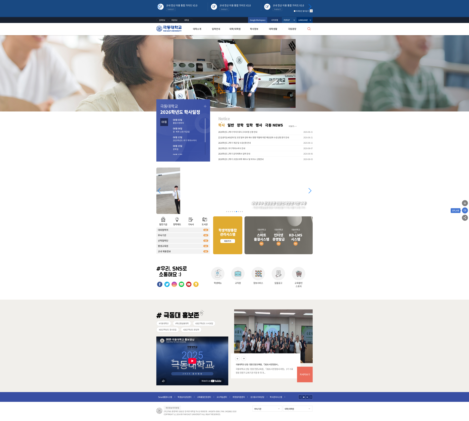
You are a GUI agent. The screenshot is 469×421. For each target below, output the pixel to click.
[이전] (300, 397)
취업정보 (174, 20)
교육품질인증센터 (185, 396)
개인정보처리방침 (172, 407)
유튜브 (189, 284)
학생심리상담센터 (165, 396)
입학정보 (162, 20)
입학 (249, 125)
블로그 (181, 284)
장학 (240, 125)
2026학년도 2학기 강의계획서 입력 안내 (234, 153)
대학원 (186, 20)
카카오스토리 (196, 284)
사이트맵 (274, 20)
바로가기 (227, 241)
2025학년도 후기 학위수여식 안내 (231, 148)
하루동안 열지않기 (302, 11)
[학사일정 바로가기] (205, 106)
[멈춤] (304, 397)
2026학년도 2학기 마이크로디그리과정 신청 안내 (237, 131)
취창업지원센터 (219, 396)
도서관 (205, 224)
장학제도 (177, 224)
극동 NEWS (274, 125)
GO (206, 230)
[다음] (311, 397)
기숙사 (191, 224)
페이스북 (159, 284)
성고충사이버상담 (238, 396)
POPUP (287, 20)
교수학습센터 (202, 396)
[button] (309, 6)
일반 (231, 125)
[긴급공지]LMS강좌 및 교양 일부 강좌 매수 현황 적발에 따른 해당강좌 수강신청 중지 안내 (253, 137)
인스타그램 (174, 284)
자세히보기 (305, 374)
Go (261, 243)
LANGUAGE (303, 20)
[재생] (307, 397)
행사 (259, 125)
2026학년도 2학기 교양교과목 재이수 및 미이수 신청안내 (241, 159)
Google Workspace (257, 20)
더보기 (291, 126)
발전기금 (163, 224)
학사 (221, 125)
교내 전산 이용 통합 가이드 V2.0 (181, 7)
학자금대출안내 (274, 396)
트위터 (167, 284)
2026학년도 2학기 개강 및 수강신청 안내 (234, 142)
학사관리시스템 (256, 396)
